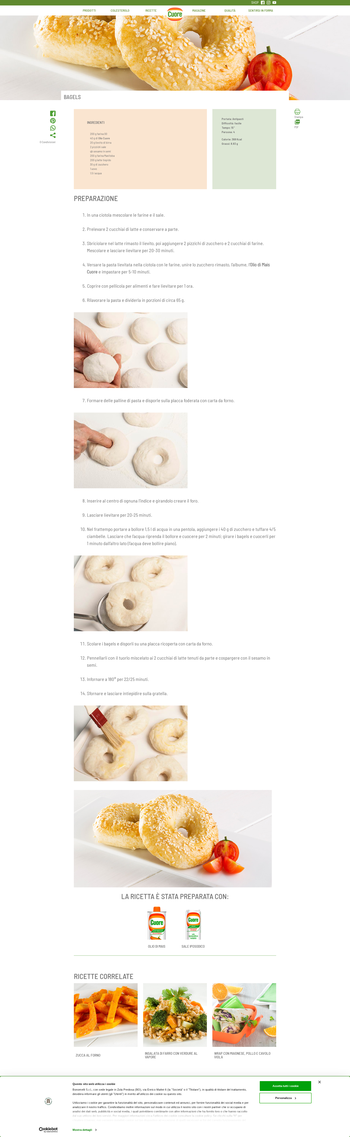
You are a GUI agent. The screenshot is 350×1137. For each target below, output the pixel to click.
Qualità (230, 10)
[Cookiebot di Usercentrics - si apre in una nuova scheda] (48, 1130)
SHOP (255, 2)
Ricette (151, 10)
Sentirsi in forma (260, 10)
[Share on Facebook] (53, 113)
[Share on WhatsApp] (53, 128)
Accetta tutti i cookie (286, 1085)
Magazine (199, 10)
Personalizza (283, 1097)
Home (175, 12)
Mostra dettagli (82, 1129)
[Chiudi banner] (319, 1082)
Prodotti (89, 10)
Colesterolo (120, 10)
